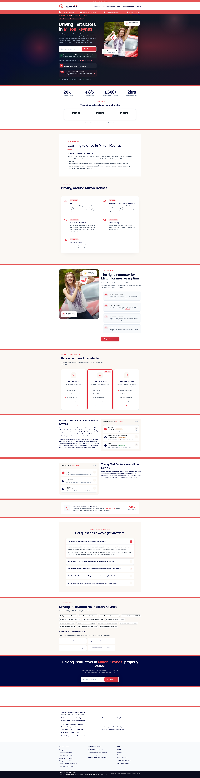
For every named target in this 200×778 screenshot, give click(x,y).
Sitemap (119, 749)
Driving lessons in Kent (65, 752)
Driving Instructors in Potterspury (86, 623)
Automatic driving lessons (109, 6)
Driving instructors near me (95, 749)
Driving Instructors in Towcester (128, 623)
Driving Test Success (110, 508)
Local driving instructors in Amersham (72, 729)
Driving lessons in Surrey (66, 758)
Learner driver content (123, 763)
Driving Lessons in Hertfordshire (68, 763)
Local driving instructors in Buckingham (113, 729)
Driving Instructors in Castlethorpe (88, 616)
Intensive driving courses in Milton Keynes (73, 720)
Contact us (120, 755)
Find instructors (89, 49)
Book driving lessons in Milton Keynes (72, 718)
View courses (99, 405)
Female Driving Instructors (134, 6)
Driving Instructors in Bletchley (68, 616)
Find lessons (72, 405)
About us (119, 752)
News (118, 746)
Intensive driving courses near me (97, 755)
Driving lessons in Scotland (66, 766)
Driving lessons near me (94, 746)
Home (60, 15)
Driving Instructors (122, 6)
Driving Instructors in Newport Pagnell (70, 619)
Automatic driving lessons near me (97, 757)
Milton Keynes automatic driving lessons (113, 718)
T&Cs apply (127, 309)
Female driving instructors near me (97, 752)
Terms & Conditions (122, 757)
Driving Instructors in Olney (67, 623)
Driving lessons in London (66, 750)
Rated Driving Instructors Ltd (118, 773)
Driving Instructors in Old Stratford (115, 619)
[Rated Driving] (69, 6)
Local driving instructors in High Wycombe (114, 727)
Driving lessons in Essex (66, 755)
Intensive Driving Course (135, 14)
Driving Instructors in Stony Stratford (107, 623)
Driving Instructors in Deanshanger (109, 616)
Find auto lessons (126, 405)
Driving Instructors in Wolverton (108, 626)
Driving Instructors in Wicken (67, 626)
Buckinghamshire (76, 15)
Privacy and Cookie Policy (124, 760)
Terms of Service (100, 774)
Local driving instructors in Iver (70, 732)
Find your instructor (109, 339)
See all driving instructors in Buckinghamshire (74, 736)
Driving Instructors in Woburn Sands (87, 626)
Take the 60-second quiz (84, 60)
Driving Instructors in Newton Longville (93, 619)
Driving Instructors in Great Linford (131, 616)
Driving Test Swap (103, 1)
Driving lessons (97, 6)
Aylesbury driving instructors (69, 727)
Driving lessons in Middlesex (67, 761)
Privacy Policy (89, 774)
